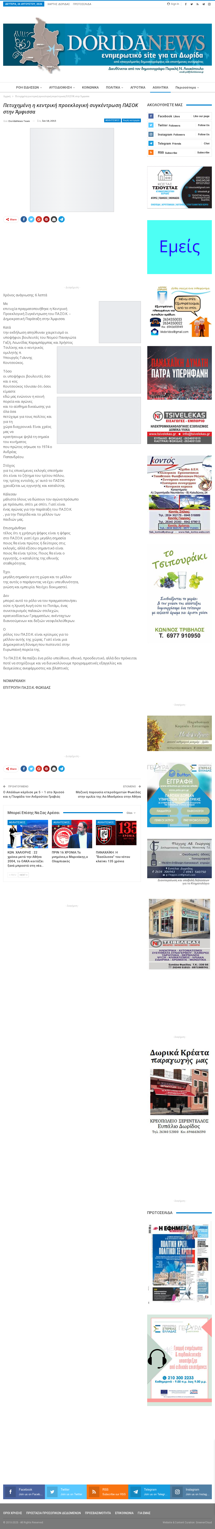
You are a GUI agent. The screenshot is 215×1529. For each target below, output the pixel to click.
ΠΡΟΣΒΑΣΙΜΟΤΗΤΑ (98, 1513)
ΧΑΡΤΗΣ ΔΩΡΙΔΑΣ (58, 4)
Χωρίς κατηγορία (131, 120)
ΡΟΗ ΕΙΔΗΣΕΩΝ (27, 87)
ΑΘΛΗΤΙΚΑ (160, 87)
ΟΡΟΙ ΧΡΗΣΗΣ (12, 1513)
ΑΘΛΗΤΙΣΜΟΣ (112, 120)
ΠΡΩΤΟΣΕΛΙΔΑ (82, 4)
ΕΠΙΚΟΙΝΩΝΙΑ (124, 1513)
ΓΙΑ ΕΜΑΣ (144, 1513)
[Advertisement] (72, 255)
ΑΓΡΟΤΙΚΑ (137, 87)
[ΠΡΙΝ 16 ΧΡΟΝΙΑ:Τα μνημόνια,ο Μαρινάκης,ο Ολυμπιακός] (72, 834)
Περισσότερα (186, 87)
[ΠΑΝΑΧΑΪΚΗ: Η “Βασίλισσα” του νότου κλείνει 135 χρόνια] (116, 834)
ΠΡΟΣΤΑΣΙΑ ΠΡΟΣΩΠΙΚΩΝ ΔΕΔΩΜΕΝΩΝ (53, 1513)
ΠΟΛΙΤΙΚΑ (113, 87)
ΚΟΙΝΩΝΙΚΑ (90, 87)
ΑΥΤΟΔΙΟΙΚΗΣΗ (60, 87)
